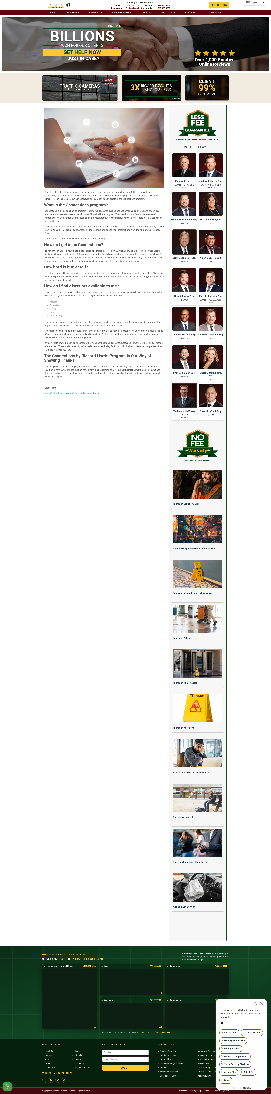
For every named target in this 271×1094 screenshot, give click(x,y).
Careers (48, 1063)
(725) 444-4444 (221, 966)
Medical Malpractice (169, 1072)
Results (147, 12)
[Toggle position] (255, 1003)
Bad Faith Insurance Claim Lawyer (191, 862)
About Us (49, 1051)
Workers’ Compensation (208, 1072)
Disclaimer (183, 1091)
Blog (76, 1051)
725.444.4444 (132, 8)
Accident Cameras (82, 1067)
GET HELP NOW (219, 5)
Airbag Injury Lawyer (184, 906)
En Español (79, 1063)
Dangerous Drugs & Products (172, 1063)
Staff (47, 1059)
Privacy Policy (195, 1091)
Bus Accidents (166, 1059)
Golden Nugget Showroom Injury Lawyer (194, 548)
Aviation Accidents (168, 1051)
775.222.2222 (132, 5)
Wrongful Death (204, 1076)
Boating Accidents (168, 1055)
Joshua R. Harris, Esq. (210, 181)
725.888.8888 (164, 8)
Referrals (94, 12)
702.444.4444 (146, 2)
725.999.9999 (164, 5)
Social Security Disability (208, 1067)
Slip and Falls (203, 1063)
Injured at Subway (182, 638)
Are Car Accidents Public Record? (191, 772)
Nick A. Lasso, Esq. (184, 296)
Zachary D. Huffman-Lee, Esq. (184, 412)
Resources (167, 12)
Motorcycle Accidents (207, 1051)
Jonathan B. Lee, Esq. (184, 334)
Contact (214, 12)
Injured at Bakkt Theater (186, 504)
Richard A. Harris (184, 181)
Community (191, 12)
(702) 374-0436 (89, 966)
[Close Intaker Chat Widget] (261, 1003)
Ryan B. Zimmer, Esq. (184, 373)
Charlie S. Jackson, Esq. (210, 334)
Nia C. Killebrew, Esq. (211, 219)
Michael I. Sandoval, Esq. (184, 219)
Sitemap (207, 1091)
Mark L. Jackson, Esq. (210, 296)
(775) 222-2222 (155, 966)
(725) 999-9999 (155, 1000)
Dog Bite (163, 1067)
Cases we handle (121, 12)
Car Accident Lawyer (169, 1076)
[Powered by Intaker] (247, 1088)
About (53, 12)
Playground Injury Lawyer (186, 817)
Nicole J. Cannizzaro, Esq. (210, 374)
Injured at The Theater (185, 683)
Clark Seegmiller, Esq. (184, 258)
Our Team (72, 12)
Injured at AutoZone (183, 727)
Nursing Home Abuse (207, 1055)
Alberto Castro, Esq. (210, 258)
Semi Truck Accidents (207, 1059)
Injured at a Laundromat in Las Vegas (192, 593)
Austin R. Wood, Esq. (210, 411)
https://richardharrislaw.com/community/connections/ (71, 393)
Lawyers (48, 1055)
